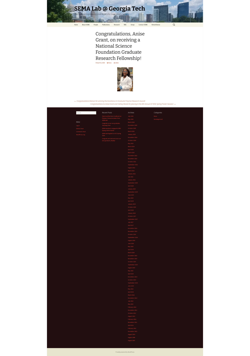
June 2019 (131, 195)
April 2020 (131, 186)
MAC (125, 25)
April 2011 (131, 325)
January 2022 (132, 174)
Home (76, 25)
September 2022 (133, 165)
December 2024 (132, 137)
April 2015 (131, 274)
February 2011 (132, 328)
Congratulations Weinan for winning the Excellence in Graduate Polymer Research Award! (109, 101)
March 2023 (131, 152)
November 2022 (132, 158)
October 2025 (132, 128)
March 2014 (131, 295)
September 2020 (133, 183)
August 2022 (131, 168)
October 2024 (132, 140)
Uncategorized (158, 119)
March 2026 (131, 122)
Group (132, 25)
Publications (106, 25)
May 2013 (130, 304)
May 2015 (130, 271)
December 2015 (132, 255)
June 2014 (131, 286)
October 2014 (132, 280)
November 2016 (132, 231)
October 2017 (132, 216)
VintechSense (156, 25)
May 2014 (130, 289)
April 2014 (131, 292)
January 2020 (132, 189)
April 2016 (131, 249)
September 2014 (133, 283)
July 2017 (130, 222)
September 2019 (133, 192)
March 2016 (131, 252)
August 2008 (131, 337)
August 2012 (131, 316)
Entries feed (79, 128)
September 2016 (133, 237)
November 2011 (132, 322)
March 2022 (131, 171)
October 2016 (132, 234)
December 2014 (132, 277)
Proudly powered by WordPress (125, 352)
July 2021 (130, 177)
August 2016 (131, 240)
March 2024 (131, 146)
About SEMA (85, 25)
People (96, 25)
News (110, 63)
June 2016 (131, 243)
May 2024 (130, 143)
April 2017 (131, 225)
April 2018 (131, 210)
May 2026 (130, 119)
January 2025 (132, 134)
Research (117, 25)
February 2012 (132, 319)
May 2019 (130, 198)
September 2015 (133, 265)
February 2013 (132, 307)
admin (117, 63)
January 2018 (132, 213)
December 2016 (132, 228)
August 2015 (131, 268)
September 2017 (133, 219)
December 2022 (132, 155)
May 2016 (130, 246)
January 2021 (132, 180)
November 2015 (132, 258)
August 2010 (131, 334)
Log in (78, 125)
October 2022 (132, 162)
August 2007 (131, 340)
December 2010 (132, 331)
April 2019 (131, 201)
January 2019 (132, 204)
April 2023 (131, 149)
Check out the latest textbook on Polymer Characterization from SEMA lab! (111, 118)
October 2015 (132, 262)
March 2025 (131, 131)
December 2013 (132, 298)
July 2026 (130, 116)
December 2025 (132, 125)
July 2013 (130, 301)
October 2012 (132, 313)
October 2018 (132, 207)
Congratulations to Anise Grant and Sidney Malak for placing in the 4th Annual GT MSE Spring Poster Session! (133, 104)
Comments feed (81, 131)
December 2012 (132, 310)
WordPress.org (80, 135)
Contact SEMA (143, 25)
